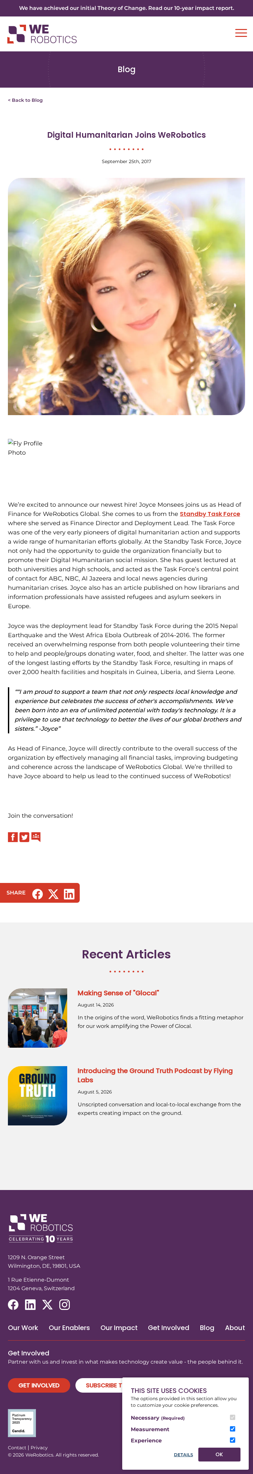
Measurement (150, 1429)
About (235, 1327)
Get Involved (168, 1327)
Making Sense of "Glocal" (118, 993)
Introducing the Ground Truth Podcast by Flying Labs (155, 1075)
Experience (146, 1440)
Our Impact (119, 1327)
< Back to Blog (25, 100)
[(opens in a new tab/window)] (37, 894)
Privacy (39, 1448)
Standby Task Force (210, 514)
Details (183, 1454)
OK (219, 1454)
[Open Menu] (241, 33)
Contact (17, 1448)
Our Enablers (69, 1327)
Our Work (23, 1327)
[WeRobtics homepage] (42, 34)
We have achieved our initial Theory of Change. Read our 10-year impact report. (126, 8)
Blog (207, 1327)
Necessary (158, 1418)
